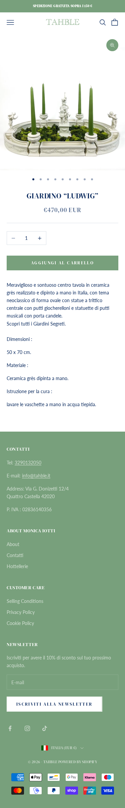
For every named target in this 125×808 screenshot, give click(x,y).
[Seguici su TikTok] (44, 728)
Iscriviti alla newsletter (54, 704)
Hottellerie (17, 566)
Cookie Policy (20, 623)
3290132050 (28, 462)
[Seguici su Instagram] (27, 728)
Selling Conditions (25, 601)
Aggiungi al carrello (62, 263)
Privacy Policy (21, 612)
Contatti (15, 555)
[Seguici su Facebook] (10, 728)
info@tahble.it (36, 475)
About (13, 544)
